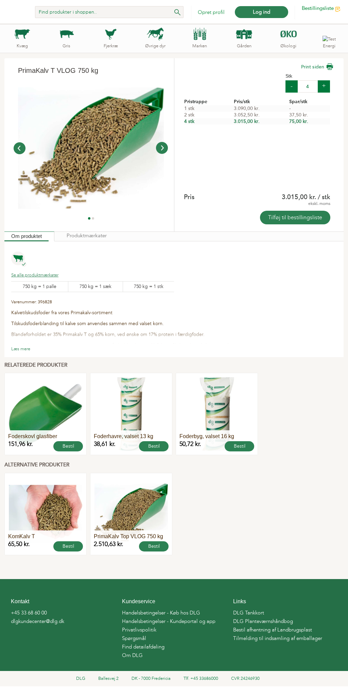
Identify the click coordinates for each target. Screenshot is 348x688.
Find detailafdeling (143, 647)
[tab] (29, 236)
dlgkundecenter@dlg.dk (37, 621)
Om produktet (26, 236)
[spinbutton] (307, 86)
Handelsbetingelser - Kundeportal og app (168, 621)
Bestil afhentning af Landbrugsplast (272, 630)
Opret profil (211, 12)
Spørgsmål (134, 638)
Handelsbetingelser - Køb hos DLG (161, 613)
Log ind (261, 12)
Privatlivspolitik (139, 630)
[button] (324, 86)
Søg (178, 12)
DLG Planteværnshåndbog (263, 621)
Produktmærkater (87, 236)
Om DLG (132, 655)
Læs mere (20, 349)
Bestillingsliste (318, 8)
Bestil (68, 446)
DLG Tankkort (248, 613)
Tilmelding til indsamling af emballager (277, 638)
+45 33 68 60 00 (29, 613)
